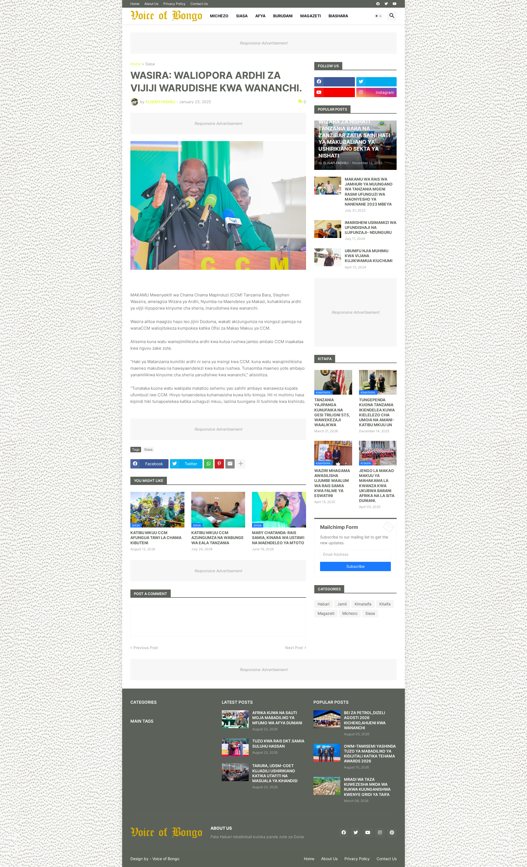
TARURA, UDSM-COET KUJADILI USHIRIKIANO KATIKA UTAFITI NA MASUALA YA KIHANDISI (275, 773)
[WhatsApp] (208, 463)
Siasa (242, 15)
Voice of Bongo (165, 858)
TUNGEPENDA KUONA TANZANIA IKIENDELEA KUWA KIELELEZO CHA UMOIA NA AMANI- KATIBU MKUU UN (377, 412)
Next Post (294, 647)
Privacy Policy (174, 4)
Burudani (283, 15)
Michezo (219, 15)
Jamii (342, 604)
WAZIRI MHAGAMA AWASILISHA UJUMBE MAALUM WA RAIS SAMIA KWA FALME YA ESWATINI (332, 483)
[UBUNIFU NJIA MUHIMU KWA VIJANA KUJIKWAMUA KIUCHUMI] (327, 257)
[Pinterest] (219, 463)
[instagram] (380, 832)
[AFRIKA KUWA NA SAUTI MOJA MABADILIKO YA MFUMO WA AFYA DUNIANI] (235, 719)
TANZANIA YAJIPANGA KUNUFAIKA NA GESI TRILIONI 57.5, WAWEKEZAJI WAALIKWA (332, 412)
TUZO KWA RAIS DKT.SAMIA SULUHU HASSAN (278, 743)
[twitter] (386, 4)
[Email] (230, 463)
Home (134, 4)
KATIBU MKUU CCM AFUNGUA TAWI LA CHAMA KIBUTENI (155, 537)
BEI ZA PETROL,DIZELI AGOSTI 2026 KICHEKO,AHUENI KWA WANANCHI (365, 720)
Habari (323, 604)
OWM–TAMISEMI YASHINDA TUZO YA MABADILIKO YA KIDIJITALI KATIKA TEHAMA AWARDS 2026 (370, 754)
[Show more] (240, 463)
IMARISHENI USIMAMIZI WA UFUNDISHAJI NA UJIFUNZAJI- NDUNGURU (370, 227)
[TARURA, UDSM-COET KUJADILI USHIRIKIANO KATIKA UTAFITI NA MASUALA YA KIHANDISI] (235, 772)
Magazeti (310, 15)
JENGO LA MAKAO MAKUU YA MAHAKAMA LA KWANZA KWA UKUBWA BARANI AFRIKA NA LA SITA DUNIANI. (376, 485)
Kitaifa (385, 604)
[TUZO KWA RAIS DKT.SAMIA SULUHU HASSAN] (235, 747)
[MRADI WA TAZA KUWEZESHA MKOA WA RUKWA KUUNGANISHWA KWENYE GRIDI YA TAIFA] (326, 786)
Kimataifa (363, 604)
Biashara (338, 15)
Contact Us (199, 4)
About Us (151, 4)
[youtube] (395, 4)
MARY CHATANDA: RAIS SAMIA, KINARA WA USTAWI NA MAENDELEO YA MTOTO (278, 537)
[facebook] (378, 4)
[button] (378, 16)
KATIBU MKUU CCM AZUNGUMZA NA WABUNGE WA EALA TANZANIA (217, 537)
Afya (260, 15)
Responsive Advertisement (263, 43)
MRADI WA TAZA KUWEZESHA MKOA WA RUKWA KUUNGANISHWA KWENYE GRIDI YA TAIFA (367, 787)
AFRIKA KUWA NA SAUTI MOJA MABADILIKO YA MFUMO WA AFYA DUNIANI (277, 717)
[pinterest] (392, 832)
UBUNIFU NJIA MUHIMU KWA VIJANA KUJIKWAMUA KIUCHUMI (369, 255)
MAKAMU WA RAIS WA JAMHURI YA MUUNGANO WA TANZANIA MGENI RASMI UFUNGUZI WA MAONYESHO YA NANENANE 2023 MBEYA (369, 191)
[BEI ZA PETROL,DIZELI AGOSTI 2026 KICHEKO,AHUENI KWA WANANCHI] (326, 719)
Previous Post (145, 647)
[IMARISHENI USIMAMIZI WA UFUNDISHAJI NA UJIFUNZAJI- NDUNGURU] (327, 229)
